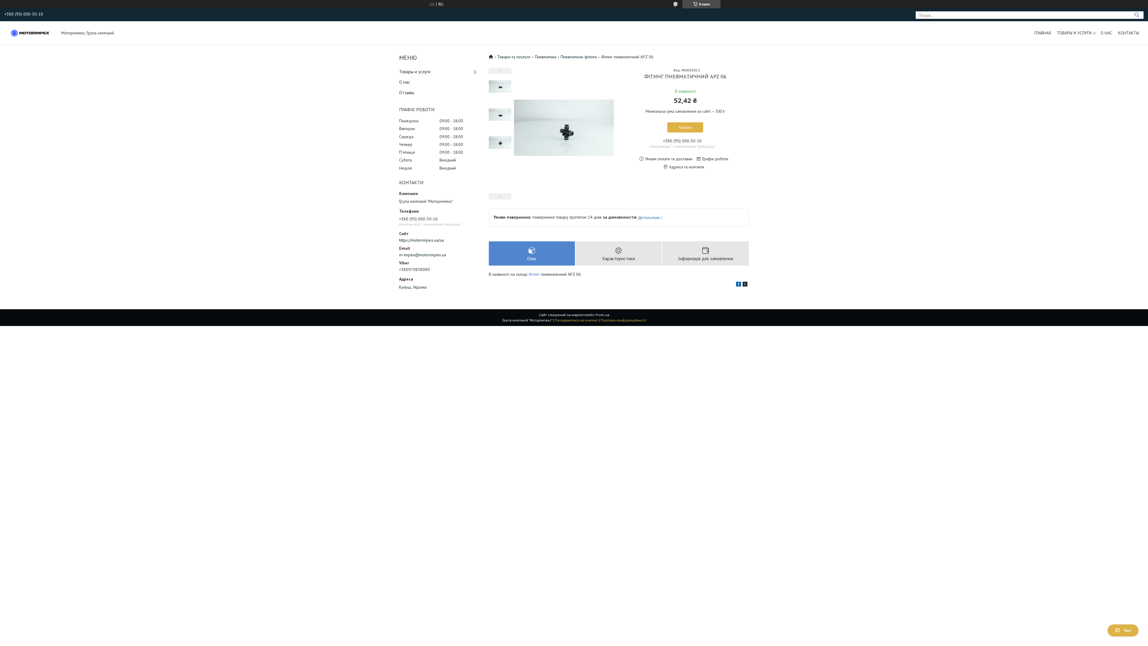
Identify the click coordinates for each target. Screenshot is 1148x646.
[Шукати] (1137, 15)
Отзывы (406, 92)
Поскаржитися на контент (576, 320)
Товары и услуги (1074, 33)
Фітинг (534, 274)
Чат (1127, 630)
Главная (1042, 33)
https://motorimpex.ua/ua (421, 240)
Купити (685, 127)
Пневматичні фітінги (579, 57)
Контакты (1128, 33)
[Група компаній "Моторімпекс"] (30, 32)
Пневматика (545, 57)
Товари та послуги (513, 57)
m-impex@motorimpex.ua (422, 255)
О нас (1106, 33)
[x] (745, 285)
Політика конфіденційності (623, 320)
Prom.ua (602, 315)
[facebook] (738, 285)
